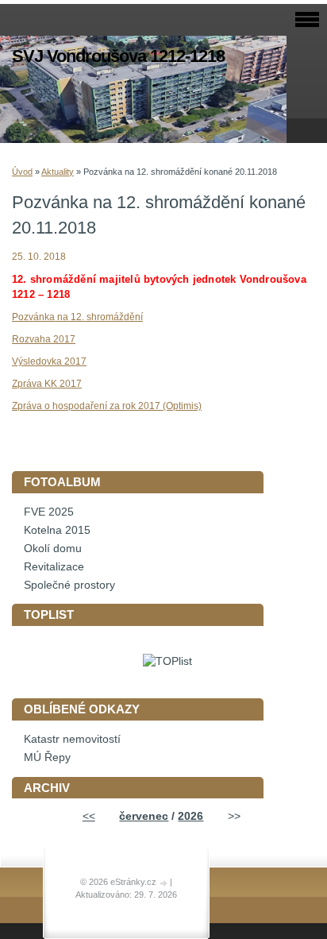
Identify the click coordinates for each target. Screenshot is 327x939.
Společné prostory (69, 585)
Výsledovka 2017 (49, 361)
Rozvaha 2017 (43, 339)
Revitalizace (54, 567)
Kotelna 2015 (57, 530)
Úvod (22, 171)
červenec (143, 816)
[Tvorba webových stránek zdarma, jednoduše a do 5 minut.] (164, 883)
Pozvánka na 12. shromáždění (77, 317)
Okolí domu (53, 549)
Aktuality (57, 171)
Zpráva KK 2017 (47, 383)
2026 (190, 816)
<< (89, 816)
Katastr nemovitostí (72, 739)
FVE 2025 (49, 512)
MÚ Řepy (47, 757)
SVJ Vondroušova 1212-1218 (118, 56)
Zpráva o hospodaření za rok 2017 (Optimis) (107, 406)
